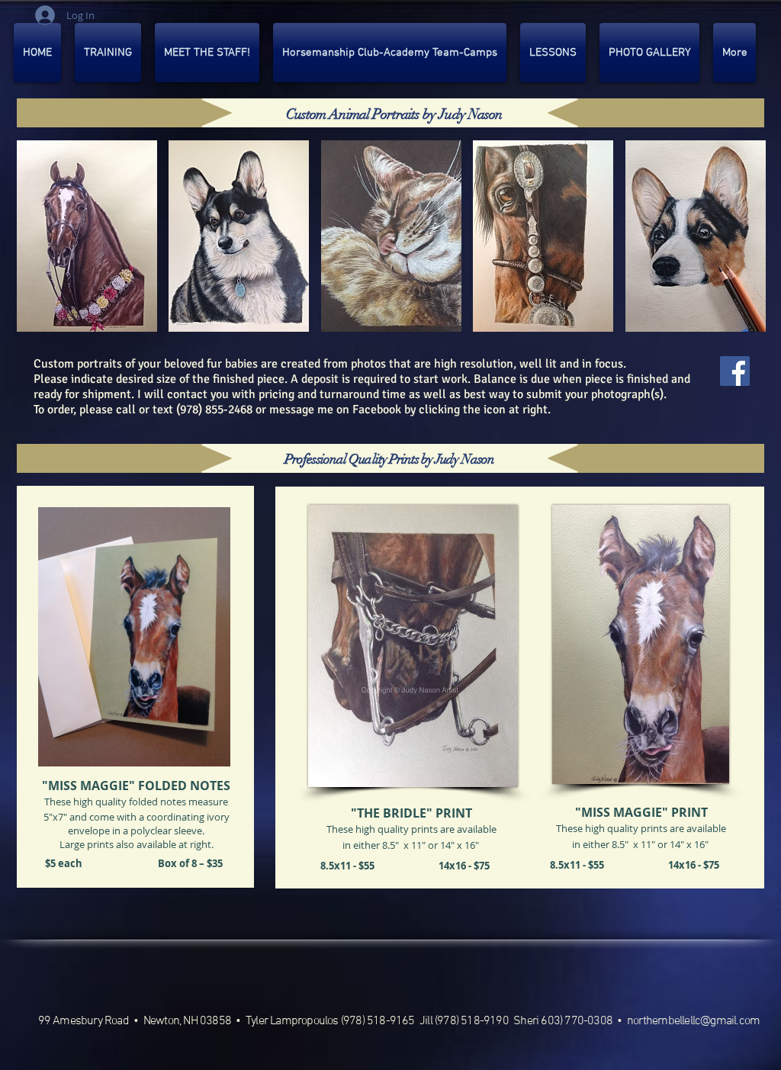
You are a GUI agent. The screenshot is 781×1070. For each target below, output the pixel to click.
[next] (733, 250)
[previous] (49, 250)
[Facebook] (735, 371)
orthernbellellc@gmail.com (696, 1021)
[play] (734, 319)
